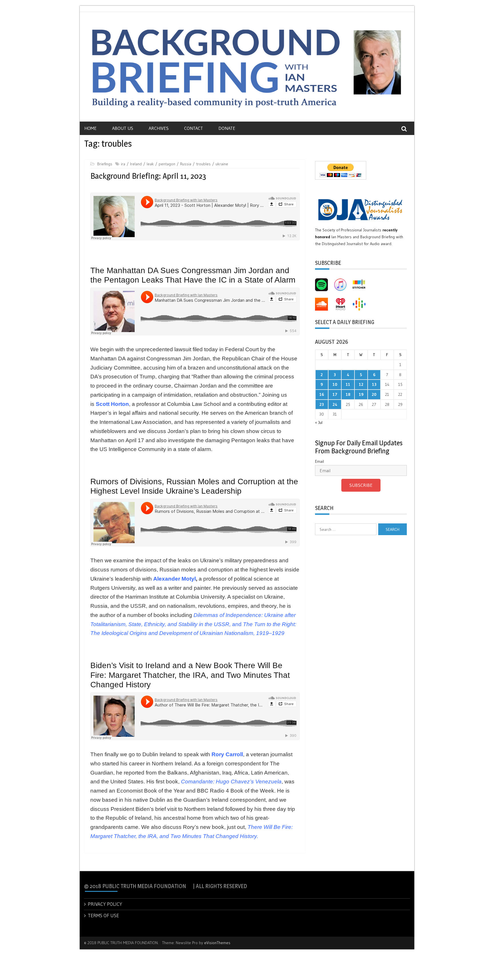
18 (348, 394)
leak (150, 163)
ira (123, 163)
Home (90, 128)
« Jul (318, 422)
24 (334, 404)
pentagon (167, 163)
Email (319, 461)
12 (361, 384)
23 (321, 404)
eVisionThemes (217, 942)
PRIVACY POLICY (105, 904)
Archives (159, 128)
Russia (185, 163)
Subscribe (361, 485)
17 (334, 394)
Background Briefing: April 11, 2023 (148, 176)
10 (334, 384)
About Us (122, 128)
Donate (226, 128)
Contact (193, 128)
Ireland (136, 163)
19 (361, 394)
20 (374, 394)
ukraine (222, 163)
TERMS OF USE (103, 915)
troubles (203, 163)
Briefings (104, 163)
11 (348, 384)
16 (321, 394)
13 (374, 384)
